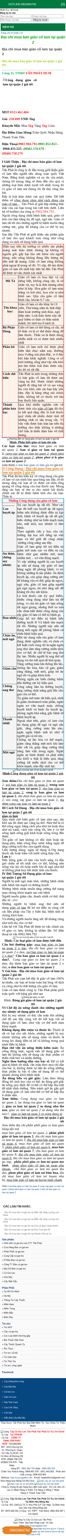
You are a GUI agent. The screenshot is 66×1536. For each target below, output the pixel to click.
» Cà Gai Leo (8, 1273)
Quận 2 (16, 33)
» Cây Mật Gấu (9, 1281)
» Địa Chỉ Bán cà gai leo (14, 1268)
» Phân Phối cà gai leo (13, 1251)
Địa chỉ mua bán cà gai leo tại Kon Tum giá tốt (27, 1229)
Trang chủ (5, 33)
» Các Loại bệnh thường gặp (16, 1336)
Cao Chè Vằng (11, 1407)
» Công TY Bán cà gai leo (14, 1264)
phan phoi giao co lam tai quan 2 (25, 1189)
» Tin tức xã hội (10, 1353)
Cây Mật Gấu (10, 1387)
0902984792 (20, 1530)
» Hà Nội (6, 1296)
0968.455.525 (48, 1468)
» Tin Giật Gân (9, 1357)
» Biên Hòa (7, 1317)
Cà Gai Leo (9, 1392)
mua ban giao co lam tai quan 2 (23, 1186)
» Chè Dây (7, 1277)
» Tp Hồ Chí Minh (10, 1291)
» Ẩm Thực (7, 1348)
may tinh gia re (49, 1529)
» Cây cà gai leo (10, 1331)
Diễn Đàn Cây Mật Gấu (14, 1418)
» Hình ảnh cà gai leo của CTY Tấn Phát (22, 1243)
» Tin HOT (7, 1327)
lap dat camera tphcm (47, 1531)
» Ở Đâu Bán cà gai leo (13, 1260)
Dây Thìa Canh (11, 1402)
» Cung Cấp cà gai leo (13, 1256)
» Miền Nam (8, 1304)
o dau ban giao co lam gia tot (34, 465)
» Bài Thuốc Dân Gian (13, 1340)
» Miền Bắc (7, 1313)
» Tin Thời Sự (9, 1361)
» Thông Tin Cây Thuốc (13, 1300)
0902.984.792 (28, 1468)
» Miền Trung (8, 1308)
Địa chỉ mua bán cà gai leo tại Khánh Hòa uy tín (28, 1233)
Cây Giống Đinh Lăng (14, 1381)
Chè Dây (8, 1413)
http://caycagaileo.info (21, 1477)
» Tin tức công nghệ (12, 1365)
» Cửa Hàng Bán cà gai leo (15, 1247)
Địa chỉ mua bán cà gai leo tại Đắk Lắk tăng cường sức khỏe (31, 1220)
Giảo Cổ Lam (10, 1397)
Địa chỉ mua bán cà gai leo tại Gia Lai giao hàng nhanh (31, 1225)
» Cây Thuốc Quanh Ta (13, 1344)
